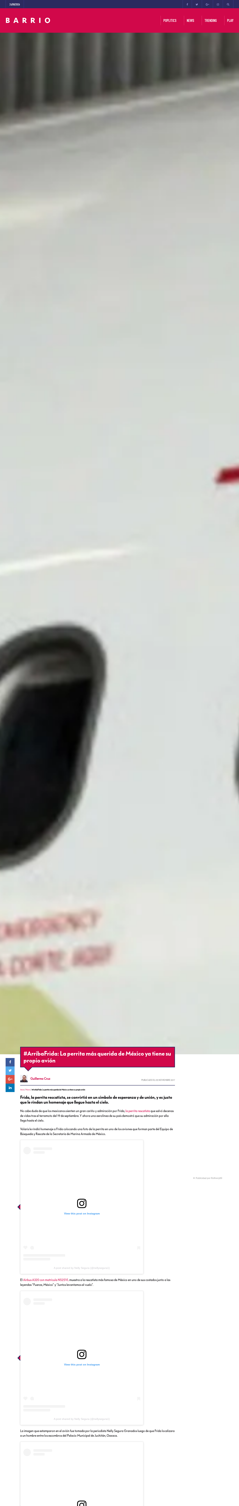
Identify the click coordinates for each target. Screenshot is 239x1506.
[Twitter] (197, 4)
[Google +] (207, 4)
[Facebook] (187, 4)
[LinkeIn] (10, 1088)
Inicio (22, 1090)
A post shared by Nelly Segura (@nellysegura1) (82, 1267)
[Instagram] (218, 4)
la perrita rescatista (137, 1111)
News (28, 1090)
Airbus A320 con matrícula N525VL (46, 1280)
